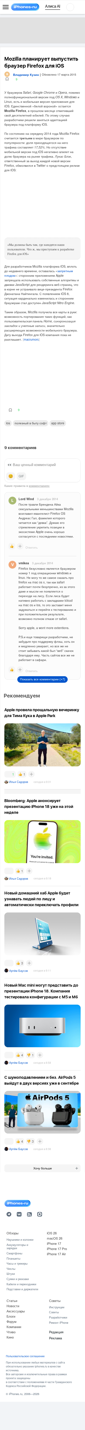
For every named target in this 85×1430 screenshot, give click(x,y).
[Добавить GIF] (21, 476)
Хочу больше (42, 1168)
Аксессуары (16, 1311)
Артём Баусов (18, 971)
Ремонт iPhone (58, 1322)
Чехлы (11, 1269)
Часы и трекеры (17, 1263)
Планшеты (13, 1258)
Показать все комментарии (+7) (42, 679)
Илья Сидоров (18, 782)
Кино (10, 1337)
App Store (57, 423)
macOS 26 (54, 1238)
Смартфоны (14, 1253)
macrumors (31, 339)
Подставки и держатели (22, 1289)
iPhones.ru (15, 1394)
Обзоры (13, 1233)
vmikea (24, 563)
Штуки (11, 1274)
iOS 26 (52, 1233)
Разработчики (58, 1317)
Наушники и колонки (20, 1239)
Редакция (56, 1332)
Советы (55, 1300)
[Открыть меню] (6, 7)
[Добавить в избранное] (7, 79)
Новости (13, 1305)
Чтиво (11, 1332)
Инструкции (56, 1307)
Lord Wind (26, 499)
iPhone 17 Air (56, 1254)
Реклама (55, 1338)
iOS (8, 423)
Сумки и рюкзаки (18, 1279)
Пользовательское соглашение (25, 1356)
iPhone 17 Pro (57, 1248)
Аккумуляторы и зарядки (17, 1246)
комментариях (39, 485)
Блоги (11, 1316)
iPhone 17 (54, 1243)
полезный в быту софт (31, 423)
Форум (11, 1321)
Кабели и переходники (21, 1284)
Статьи (12, 1300)
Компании (14, 1326)
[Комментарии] (9, 871)
